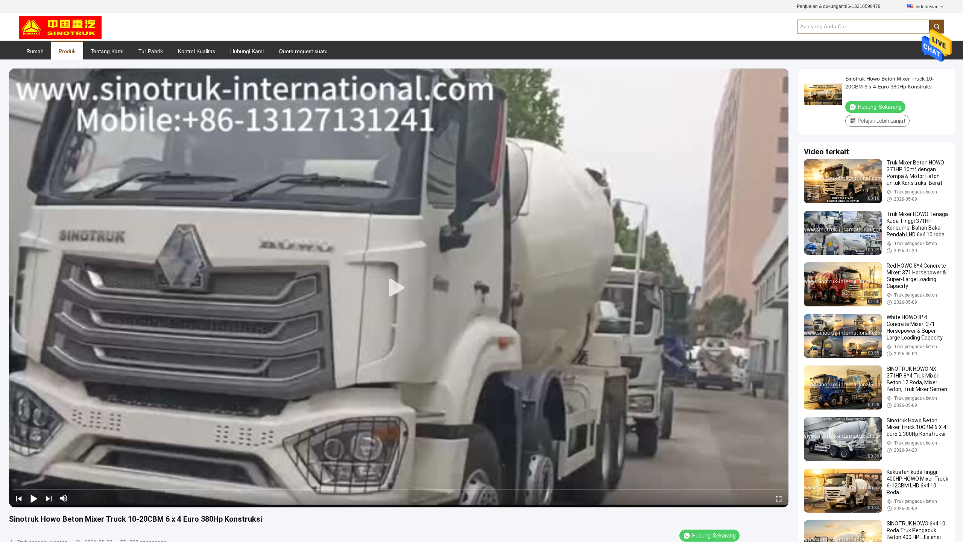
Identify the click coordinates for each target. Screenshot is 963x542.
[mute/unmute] (63, 498)
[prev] (18, 498)
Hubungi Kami (247, 51)
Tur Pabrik (150, 51)
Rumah (35, 51)
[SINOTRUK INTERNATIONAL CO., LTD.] (60, 27)
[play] (398, 288)
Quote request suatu (303, 51)
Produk (67, 51)
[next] (48, 498)
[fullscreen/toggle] (778, 498)
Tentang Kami (107, 51)
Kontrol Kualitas (196, 51)
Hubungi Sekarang (714, 536)
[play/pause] (33, 498)
